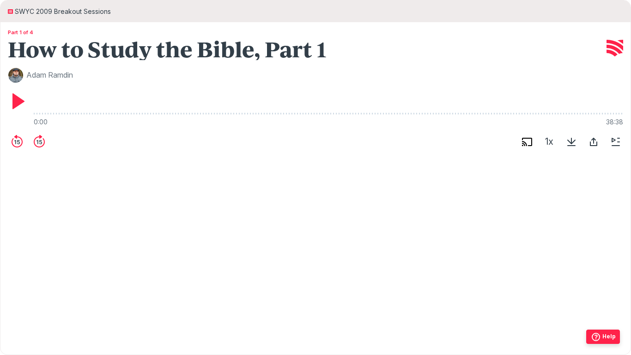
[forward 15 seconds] (39, 142)
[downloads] (571, 142)
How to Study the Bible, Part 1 (167, 48)
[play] (17, 101)
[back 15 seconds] (17, 142)
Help (609, 336)
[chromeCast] (527, 142)
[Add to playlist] (615, 142)
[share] (593, 142)
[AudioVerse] (615, 48)
